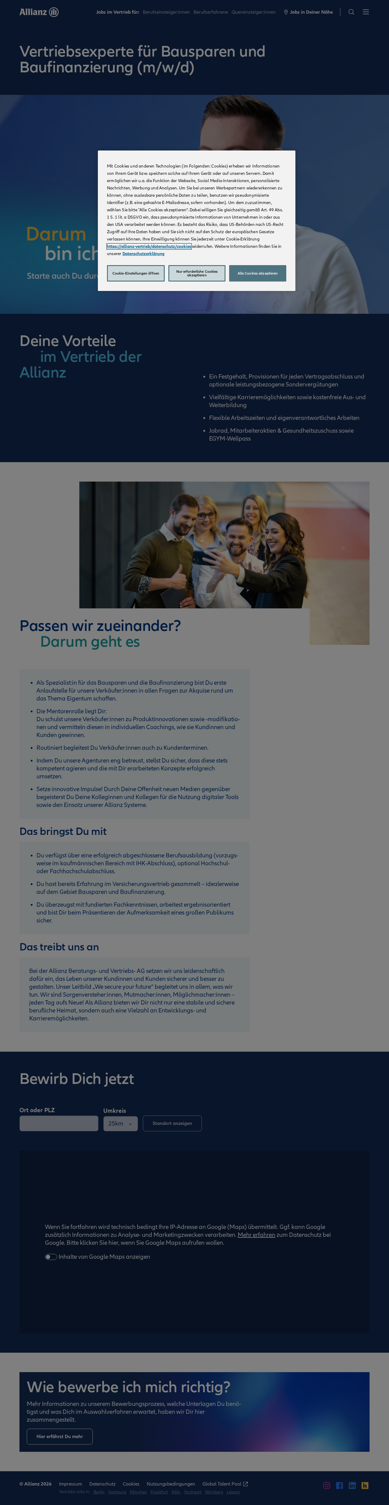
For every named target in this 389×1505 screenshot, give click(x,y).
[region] (196, 220)
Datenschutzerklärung (143, 253)
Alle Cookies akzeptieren (258, 273)
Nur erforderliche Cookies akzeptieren (197, 273)
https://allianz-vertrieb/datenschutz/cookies (149, 246)
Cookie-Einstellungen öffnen (135, 273)
